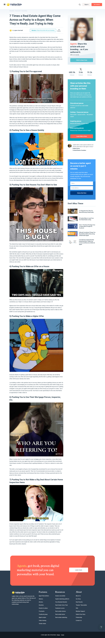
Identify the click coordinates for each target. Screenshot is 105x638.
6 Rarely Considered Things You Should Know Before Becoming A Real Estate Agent (87, 234)
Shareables (11, 10)
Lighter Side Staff (18, 30)
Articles (41, 602)
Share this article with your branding (43, 30)
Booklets (41, 605)
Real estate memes (60, 611)
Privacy (58, 634)
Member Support (80, 611)
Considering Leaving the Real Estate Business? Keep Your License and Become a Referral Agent (87, 242)
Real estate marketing (61, 617)
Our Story (78, 599)
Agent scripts (42, 617)
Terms (62, 634)
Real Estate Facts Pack (61, 605)
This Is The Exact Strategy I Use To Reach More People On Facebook (87, 226)
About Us (78, 596)
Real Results (79, 602)
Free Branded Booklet (61, 602)
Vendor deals (42, 623)
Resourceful (17, 10)
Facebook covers (60, 608)
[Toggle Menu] (4, 4)
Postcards (41, 611)
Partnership (79, 617)
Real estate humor (60, 614)
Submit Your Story (80, 614)
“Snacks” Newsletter (81, 605)
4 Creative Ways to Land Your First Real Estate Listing (86, 219)
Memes (41, 599)
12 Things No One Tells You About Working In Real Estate (86, 211)
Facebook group (43, 614)
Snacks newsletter (60, 596)
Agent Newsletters (44, 596)
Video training (42, 620)
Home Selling (24, 10)
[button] (86, 4)
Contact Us (79, 620)
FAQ (77, 608)
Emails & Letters (43, 608)
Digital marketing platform (62, 599)
